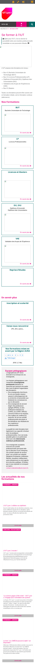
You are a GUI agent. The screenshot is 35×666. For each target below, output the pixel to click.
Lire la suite (18, 525)
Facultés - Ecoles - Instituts (13, 2)
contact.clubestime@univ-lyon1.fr (17, 468)
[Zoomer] (12, 355)
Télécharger (11, 358)
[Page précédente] (15, 355)
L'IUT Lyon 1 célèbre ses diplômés (14, 505)
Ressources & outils (18, 2)
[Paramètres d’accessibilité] (32, 2)
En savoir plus (24, 132)
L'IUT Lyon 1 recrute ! (10, 550)
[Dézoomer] (6, 355)
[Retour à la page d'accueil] (7, 13)
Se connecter (23, 2)
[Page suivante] (22, 355)
